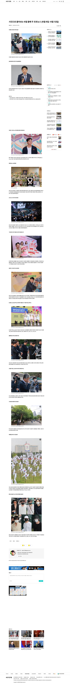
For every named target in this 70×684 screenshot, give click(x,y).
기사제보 (21, 673)
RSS (53, 673)
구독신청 (12, 673)
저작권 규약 (39, 673)
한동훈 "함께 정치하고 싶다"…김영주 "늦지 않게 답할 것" (39, 638)
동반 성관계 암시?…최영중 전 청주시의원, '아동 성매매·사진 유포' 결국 (21, 97)
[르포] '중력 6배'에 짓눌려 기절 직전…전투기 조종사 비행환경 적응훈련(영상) (26, 638)
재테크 (23, 1)
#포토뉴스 (17, 541)
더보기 (51, 150)
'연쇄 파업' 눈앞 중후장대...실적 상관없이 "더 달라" (54, 105)
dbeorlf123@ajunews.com (26, 550)
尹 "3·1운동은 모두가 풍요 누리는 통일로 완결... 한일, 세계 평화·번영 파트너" (26, 649)
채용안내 (16, 673)
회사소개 (7, 673)
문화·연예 (44, 1)
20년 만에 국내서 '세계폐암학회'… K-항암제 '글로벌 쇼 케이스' (54, 96)
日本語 (57, 1)
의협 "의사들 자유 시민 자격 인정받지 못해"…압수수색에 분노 (39, 649)
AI (16, 1)
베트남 (60, 134)
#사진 (10, 541)
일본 (57, 134)
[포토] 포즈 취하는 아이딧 (51, 88)
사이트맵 (49, 673)
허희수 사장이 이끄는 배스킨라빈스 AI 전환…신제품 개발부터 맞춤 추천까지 (54, 101)
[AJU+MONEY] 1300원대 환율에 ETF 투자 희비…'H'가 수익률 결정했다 (54, 92)
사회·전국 (33, 1)
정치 (29, 1)
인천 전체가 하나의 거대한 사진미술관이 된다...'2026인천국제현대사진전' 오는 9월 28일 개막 (25, 99)
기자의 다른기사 (20, 556)
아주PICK (48, 110)
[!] (60, 29)
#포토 (14, 541)
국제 (37, 1)
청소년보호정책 (34, 673)
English (54, 1)
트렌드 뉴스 (49, 29)
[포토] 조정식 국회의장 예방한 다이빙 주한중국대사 (25, 552)
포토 (40, 1)
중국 (14, 1)
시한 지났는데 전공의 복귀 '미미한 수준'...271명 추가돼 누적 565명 (14, 638)
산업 (19, 1)
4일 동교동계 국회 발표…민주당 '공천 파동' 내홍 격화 (14, 649)
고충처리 (45, 673)
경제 (26, 1)
